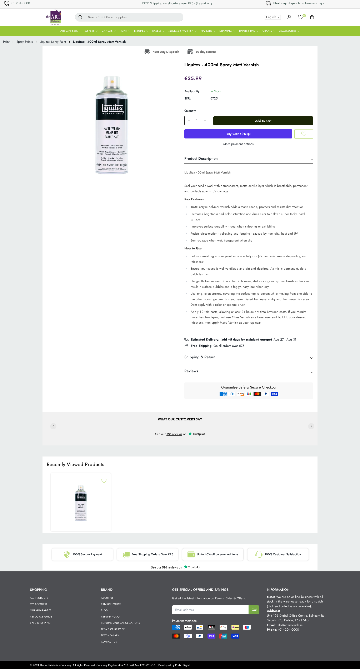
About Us (107, 598)
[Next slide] (311, 426)
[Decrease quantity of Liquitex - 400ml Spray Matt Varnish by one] (189, 121)
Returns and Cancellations (120, 623)
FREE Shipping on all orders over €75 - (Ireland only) (178, 3)
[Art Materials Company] (53, 17)
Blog (104, 610)
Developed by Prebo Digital (174, 665)
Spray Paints (24, 41)
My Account (38, 604)
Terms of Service (113, 629)
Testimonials (110, 635)
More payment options (238, 144)
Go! (254, 609)
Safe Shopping (40, 623)
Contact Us (109, 642)
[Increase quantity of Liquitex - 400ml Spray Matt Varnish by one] (205, 121)
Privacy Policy (111, 604)
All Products (39, 598)
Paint (6, 41)
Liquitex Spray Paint (53, 41)
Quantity (190, 110)
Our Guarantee (41, 610)
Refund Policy (111, 617)
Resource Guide (41, 617)
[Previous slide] (53, 426)
